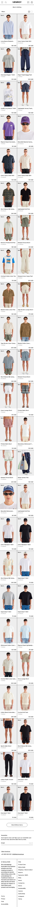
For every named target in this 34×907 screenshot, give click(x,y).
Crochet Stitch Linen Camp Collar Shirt (8, 679)
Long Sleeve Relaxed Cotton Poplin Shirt (7, 41)
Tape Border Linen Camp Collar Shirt (8, 343)
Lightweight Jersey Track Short (25, 108)
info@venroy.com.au (18, 854)
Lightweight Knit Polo (24, 209)
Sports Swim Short (6, 746)
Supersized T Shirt (23, 578)
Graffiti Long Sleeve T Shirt (8, 108)
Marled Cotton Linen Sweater (24, 343)
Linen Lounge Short (6, 410)
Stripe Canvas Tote (23, 477)
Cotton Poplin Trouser (7, 779)
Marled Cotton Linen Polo (8, 310)
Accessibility (4, 904)
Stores (20, 886)
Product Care (22, 864)
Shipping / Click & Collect (25, 870)
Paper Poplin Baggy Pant (25, 75)
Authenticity (21, 893)
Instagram (21, 896)
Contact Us (21, 883)
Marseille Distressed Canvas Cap (7, 511)
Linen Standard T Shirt (7, 544)
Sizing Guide (21, 867)
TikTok (20, 899)
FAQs (19, 878)
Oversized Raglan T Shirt (8, 75)
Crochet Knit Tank (23, 712)
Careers (20, 891)
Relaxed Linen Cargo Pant (25, 276)
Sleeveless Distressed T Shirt (25, 444)
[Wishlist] (28, 2)
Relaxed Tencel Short (24, 242)
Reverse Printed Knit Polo (8, 242)
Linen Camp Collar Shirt (24, 41)
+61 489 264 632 (6, 854)
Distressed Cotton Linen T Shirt (8, 645)
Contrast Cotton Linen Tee (8, 276)
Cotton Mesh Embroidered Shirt (8, 712)
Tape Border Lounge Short (25, 310)
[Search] (5, 2)
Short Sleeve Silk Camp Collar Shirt (7, 209)
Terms (3, 896)
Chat (2, 901)
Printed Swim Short (23, 410)
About (20, 880)
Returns (20, 872)
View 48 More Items (17, 825)
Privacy (3, 899)
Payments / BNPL (23, 875)
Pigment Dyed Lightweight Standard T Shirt (25, 645)
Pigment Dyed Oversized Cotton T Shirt (8, 142)
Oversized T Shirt (23, 779)
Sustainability (22, 888)
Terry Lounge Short (23, 679)
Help (19, 862)
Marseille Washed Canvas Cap (25, 142)
